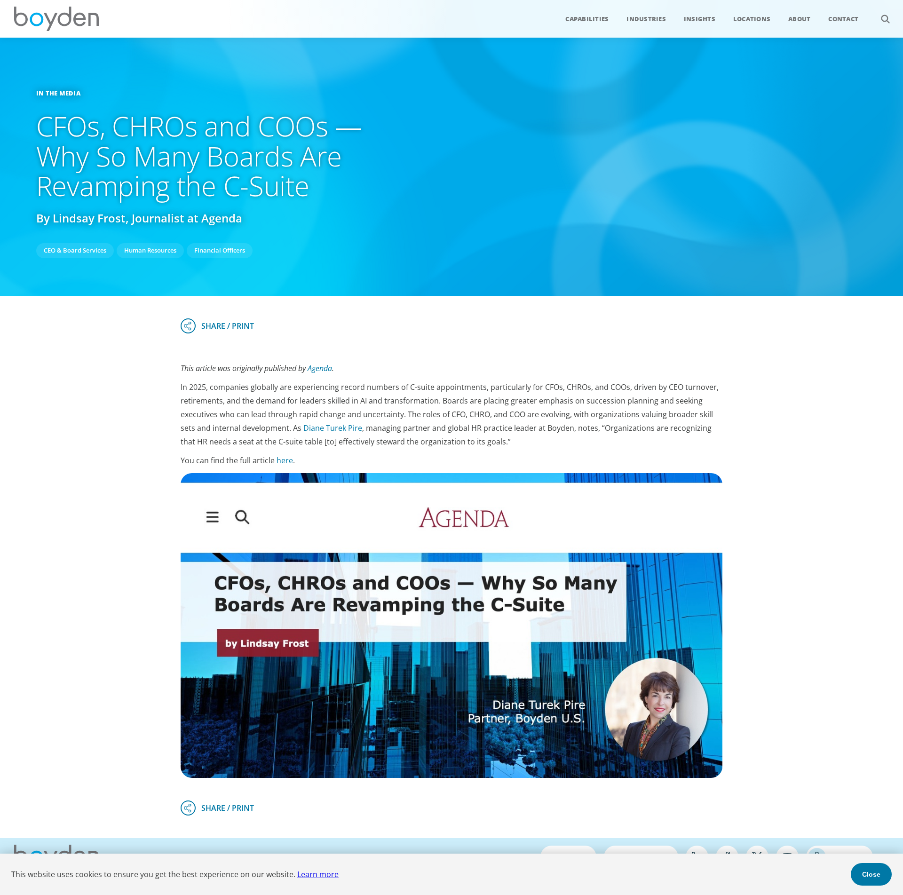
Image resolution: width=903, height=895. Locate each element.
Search (885, 18)
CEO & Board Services (75, 250)
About (799, 19)
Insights (699, 19)
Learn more (318, 874)
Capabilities (587, 19)
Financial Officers (219, 250)
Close (871, 874)
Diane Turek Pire (332, 428)
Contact (843, 19)
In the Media (58, 93)
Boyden (56, 19)
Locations (751, 19)
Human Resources (150, 250)
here (285, 460)
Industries (646, 19)
